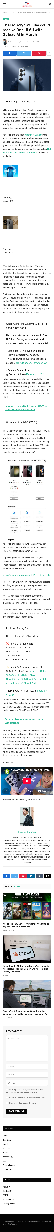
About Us (7, 1187)
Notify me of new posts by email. (23, 1103)
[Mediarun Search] (27, 4)
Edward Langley (16, 42)
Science (6, 1153)
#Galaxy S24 (39, 679)
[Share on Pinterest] (39, 53)
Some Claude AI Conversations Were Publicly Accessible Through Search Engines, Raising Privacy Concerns (26, 969)
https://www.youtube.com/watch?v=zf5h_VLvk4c (26, 575)
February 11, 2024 (35, 374)
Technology (8, 1157)
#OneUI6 (15, 675)
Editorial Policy (9, 1199)
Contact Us (7, 1169)
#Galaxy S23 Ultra (21, 679)
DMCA (5, 1195)
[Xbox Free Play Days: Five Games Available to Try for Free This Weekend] (27, 906)
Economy (6, 1148)
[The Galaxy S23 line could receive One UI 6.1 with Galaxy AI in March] (27, 75)
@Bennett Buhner (33, 135)
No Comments (10, 46)
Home (5, 1136)
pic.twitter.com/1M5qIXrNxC (21, 683)
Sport (5, 1161)
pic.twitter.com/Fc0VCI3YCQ (31, 363)
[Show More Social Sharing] (48, 53)
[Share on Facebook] (10, 53)
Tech (6, 19)
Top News (7, 1140)
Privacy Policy (9, 1204)
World (5, 1144)
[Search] (50, 4)
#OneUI (34, 671)
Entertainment (9, 1165)
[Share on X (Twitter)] (24, 53)
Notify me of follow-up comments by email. (27, 1098)
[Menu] (4, 4)
